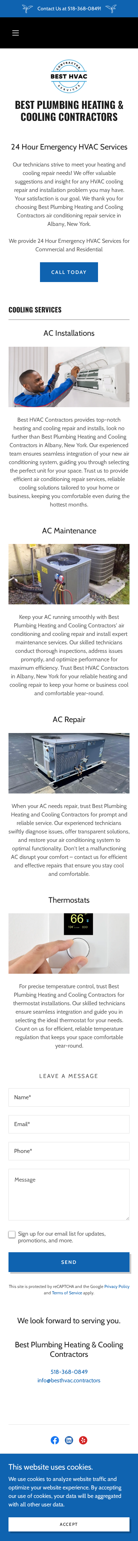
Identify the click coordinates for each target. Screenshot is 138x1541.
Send (69, 1262)
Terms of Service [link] (67, 1292)
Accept (69, 1524)
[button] (15, 33)
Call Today (69, 272)
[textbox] (69, 1097)
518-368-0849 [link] (69, 1372)
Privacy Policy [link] (117, 1286)
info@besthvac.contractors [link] (69, 1380)
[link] (69, 76)
